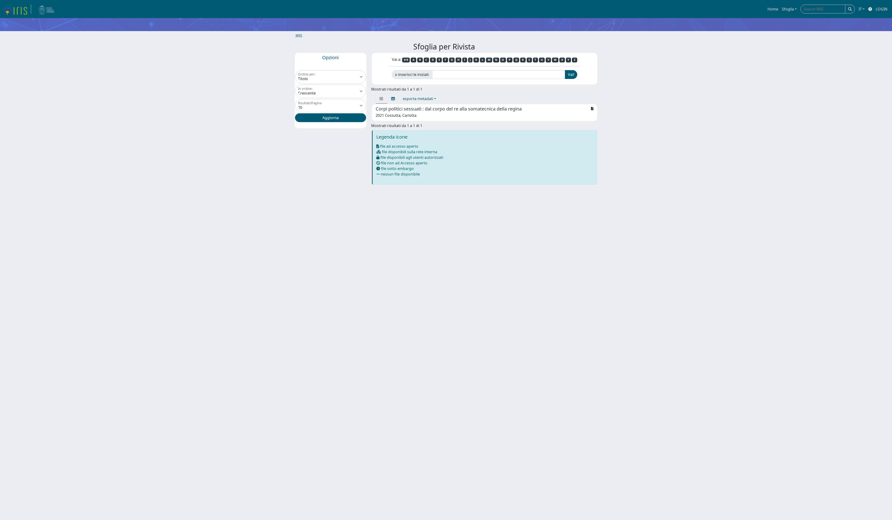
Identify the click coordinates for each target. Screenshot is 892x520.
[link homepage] (17, 9)
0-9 (406, 60)
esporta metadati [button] (418, 98)
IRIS (298, 35)
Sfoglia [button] (788, 9)
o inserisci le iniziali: (412, 74)
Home (772, 9)
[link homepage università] (46, 9)
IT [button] (860, 9)
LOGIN (881, 9)
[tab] (381, 99)
